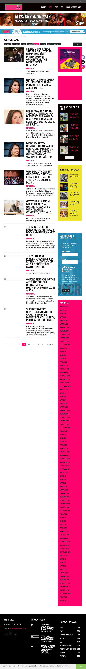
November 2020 (65, 545)
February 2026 (65, 327)
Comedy (43, 44)
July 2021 (63, 517)
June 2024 (63, 396)
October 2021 (64, 507)
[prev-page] (6, 344)
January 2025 (64, 372)
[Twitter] (15, 634)
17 (19, 344)
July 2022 (63, 476)
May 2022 (63, 483)
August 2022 (64, 472)
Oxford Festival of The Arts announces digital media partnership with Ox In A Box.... (40, 285)
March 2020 (64, 573)
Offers (66, 271)
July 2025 (63, 352)
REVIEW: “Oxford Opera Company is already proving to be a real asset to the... (40, 83)
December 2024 (65, 376)
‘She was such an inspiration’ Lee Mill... (74, 194)
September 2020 (65, 552)
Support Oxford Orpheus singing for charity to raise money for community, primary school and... (40, 315)
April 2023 (63, 445)
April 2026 (63, 320)
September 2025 (65, 345)
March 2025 (64, 365)
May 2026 (63, 317)
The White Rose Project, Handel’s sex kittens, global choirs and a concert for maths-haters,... (40, 261)
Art (13, 44)
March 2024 (64, 407)
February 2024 (65, 410)
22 (38, 344)
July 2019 (63, 600)
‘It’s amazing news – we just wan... (75, 176)
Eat (56, 7)
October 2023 (64, 424)
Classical (16, 37)
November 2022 (65, 462)
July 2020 (63, 559)
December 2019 (65, 583)
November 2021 (65, 504)
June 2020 (63, 562)
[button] (80, 1)
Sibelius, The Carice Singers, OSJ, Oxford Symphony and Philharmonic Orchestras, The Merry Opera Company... (39, 57)
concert (50, 44)
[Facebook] (6, 634)
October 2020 (64, 549)
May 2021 (63, 524)
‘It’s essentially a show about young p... (74, 202)
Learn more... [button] (66, 666)
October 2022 (64, 466)
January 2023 (64, 455)
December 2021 (65, 500)
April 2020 (63, 569)
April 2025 (63, 362)
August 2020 (64, 555)
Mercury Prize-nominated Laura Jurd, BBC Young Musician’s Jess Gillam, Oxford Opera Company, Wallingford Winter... (40, 150)
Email (64, 259)
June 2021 (63, 521)
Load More (70, 158)
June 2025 (63, 355)
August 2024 (64, 390)
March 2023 (64, 448)
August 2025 (64, 348)
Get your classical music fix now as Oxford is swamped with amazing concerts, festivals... (39, 207)
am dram (7, 44)
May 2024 (63, 400)
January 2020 (64, 580)
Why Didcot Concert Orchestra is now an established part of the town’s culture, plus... (39, 177)
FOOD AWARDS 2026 (73, 7)
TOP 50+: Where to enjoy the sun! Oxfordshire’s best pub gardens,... (48, 649)
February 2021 (65, 535)
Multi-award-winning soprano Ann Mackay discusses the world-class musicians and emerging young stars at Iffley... (40, 117)
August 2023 (64, 431)
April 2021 (63, 528)
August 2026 (64, 307)
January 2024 (64, 414)
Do (62, 7)
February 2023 (65, 452)
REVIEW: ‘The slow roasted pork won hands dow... (74, 212)
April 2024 (63, 403)
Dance (56, 44)
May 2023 (63, 441)
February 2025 (65, 369)
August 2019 (64, 597)
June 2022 (63, 479)
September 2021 (65, 510)
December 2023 (65, 417)
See (50, 7)
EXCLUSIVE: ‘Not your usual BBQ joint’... (73, 186)
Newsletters (68, 269)
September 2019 (65, 593)
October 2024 (64, 383)
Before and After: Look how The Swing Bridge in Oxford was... (47, 638)
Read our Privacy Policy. (69, 285)
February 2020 (65, 576)
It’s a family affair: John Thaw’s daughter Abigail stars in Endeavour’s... (47, 628)
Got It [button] (81, 666)
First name (66, 251)
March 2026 (64, 324)
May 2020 (63, 566)
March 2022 (64, 490)
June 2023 (63, 438)
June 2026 (63, 313)
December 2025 (65, 334)
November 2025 (65, 338)
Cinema (29, 44)
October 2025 (64, 341)
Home (43, 7)
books (23, 44)
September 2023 (65, 428)
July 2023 (63, 434)
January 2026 (64, 331)
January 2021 (64, 538)
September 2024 (65, 386)
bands (18, 44)
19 (29, 344)
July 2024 (63, 393)
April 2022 (63, 486)
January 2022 (64, 497)
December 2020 (65, 542)
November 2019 (65, 587)
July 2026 (63, 310)
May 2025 (63, 358)
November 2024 (65, 379)
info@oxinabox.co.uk (19, 629)
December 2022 (65, 459)
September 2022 (65, 469)
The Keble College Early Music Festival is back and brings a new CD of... (40, 231)
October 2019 (64, 590)
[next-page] (42, 344)
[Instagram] (10, 634)
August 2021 (64, 514)
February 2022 (65, 493)
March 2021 (64, 531)
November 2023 (65, 421)
